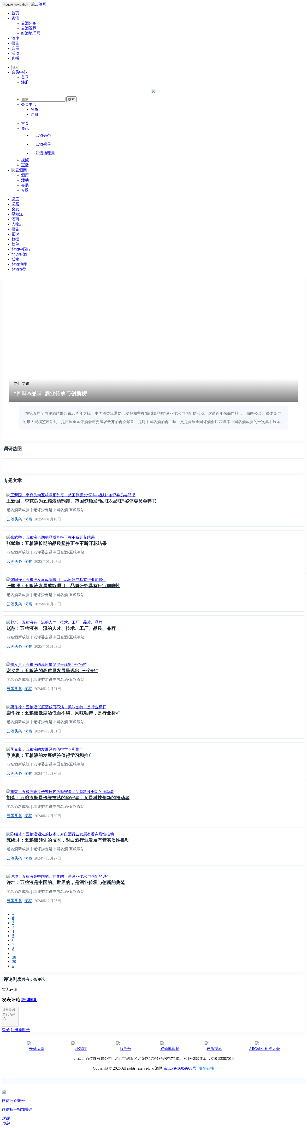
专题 (25, 190)
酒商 (15, 219)
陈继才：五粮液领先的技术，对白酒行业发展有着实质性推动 (68, 840)
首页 (15, 13)
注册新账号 (20, 1030)
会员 (19, 72)
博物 (15, 259)
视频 (25, 160)
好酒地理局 (30, 33)
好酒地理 (19, 264)
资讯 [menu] (25, 128)
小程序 (81, 1049)
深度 (15, 199)
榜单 (15, 244)
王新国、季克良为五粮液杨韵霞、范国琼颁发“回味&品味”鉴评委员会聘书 (81, 500)
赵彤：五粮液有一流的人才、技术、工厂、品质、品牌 (61, 628)
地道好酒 (19, 254)
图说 (15, 234)
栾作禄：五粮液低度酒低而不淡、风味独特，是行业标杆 (63, 712)
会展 (15, 48)
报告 (15, 43)
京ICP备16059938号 (180, 1068)
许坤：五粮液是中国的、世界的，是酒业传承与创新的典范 (65, 882)
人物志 (17, 224)
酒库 (15, 38)
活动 (15, 53)
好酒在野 (19, 269)
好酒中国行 (21, 249)
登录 (25, 77)
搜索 (71, 99)
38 (14, 957)
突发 (15, 209)
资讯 (15, 18)
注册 (25, 82)
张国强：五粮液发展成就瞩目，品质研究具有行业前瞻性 (63, 585)
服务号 (125, 1049)
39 (14, 962)
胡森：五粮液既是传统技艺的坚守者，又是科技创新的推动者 (68, 797)
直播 (15, 58)
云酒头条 (28, 23)
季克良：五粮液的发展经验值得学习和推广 (49, 755)
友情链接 (206, 1068)
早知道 (17, 214)
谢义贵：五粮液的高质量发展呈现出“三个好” (52, 670)
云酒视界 (28, 28)
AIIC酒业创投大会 (264, 1049)
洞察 (15, 204)
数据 (15, 239)
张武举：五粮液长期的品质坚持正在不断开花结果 (56, 543)
